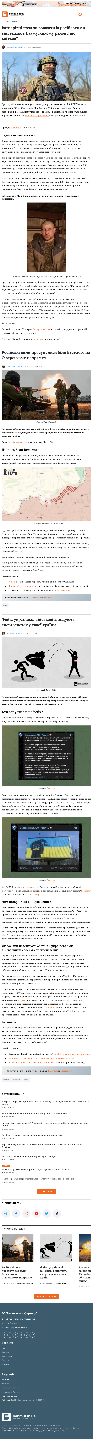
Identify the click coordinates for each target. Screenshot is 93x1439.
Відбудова (6, 1360)
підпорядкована (30, 887)
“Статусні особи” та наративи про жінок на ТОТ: (33, 1062)
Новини (5, 1348)
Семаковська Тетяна (15, 47)
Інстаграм (37, 339)
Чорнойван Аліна (13, 633)
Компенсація (7, 1356)
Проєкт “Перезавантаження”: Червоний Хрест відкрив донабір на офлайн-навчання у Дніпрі (46, 1124)
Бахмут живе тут (41, 329)
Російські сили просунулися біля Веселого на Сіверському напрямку (17, 1272)
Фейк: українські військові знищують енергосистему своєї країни (54, 1272)
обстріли (6, 1079)
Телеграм (38, 597)
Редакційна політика (10, 1388)
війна (5, 605)
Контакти (5, 1384)
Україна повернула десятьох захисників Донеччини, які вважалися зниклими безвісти (42, 1145)
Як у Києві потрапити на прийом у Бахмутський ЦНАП (30, 1156)
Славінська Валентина (15, 366)
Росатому (86, 890)
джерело (51, 788)
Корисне (5, 1352)
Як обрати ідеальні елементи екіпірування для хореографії (32, 1135)
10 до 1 (12, 581)
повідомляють (16, 442)
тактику (21, 1000)
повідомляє (15, 127)
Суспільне (48, 1007)
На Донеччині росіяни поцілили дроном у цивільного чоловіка (34, 1113)
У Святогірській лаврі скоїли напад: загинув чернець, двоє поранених (38, 1178)
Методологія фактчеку (11, 1392)
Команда (5, 1380)
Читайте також (12, 1229)
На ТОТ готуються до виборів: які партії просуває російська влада (36, 1169)
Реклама (5, 1364)
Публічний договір (9, 1396)
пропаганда (16, 1079)
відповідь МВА (62, 590)
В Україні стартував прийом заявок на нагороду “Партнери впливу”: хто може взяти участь (45, 1102)
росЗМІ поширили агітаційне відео (72, 1054)
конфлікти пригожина (37, 115)
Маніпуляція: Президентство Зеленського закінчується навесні (41, 1058)
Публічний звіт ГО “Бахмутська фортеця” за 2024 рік (23, 1400)
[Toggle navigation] (88, 14)
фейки (26, 1079)
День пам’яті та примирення (23, 586)
